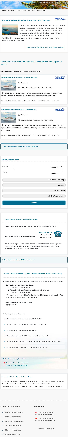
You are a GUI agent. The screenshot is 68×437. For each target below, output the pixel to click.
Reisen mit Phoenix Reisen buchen (17, 363)
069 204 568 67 (11, 305)
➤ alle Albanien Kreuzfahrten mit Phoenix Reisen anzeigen (44, 47)
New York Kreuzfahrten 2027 (38, 386)
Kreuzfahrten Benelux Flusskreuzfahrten (37, 384)
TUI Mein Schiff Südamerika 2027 (30, 381)
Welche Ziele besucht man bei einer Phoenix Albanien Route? (26, 324)
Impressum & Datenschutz (45, 429)
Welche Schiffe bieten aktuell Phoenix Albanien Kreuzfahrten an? (27, 336)
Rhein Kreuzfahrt (21, 386)
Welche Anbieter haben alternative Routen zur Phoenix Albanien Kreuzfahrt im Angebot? (34, 341)
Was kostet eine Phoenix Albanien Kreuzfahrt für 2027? (24, 319)
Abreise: (5, 172)
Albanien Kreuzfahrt (28, 10)
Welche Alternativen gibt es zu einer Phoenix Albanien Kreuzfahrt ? (28, 347)
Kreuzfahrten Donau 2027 (15, 384)
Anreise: (5, 166)
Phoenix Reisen (41, 10)
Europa (18, 10)
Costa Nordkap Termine (10, 381)
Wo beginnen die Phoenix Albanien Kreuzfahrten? (22, 330)
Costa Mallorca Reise (55, 386)
